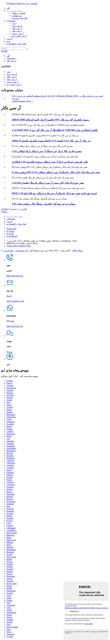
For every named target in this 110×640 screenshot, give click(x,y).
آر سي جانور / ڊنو (19, 36)
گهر (8, 8)
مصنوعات (10, 21)
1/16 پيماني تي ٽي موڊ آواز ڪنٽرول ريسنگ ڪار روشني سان (43, 203)
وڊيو (8, 41)
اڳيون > (23, 209)
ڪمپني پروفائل (18, 13)
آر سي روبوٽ (18, 33)
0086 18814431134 (14, 276)
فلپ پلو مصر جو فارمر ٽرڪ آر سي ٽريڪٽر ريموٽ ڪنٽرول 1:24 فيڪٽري (50, 161)
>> (19, 209)
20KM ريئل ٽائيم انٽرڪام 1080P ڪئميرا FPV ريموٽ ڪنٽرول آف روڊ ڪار (51, 119)
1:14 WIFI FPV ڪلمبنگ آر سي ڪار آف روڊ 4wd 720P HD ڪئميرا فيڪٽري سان (55, 130)
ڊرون (14, 23)
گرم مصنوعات (21, 250)
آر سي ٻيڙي (17, 26)
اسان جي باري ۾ (14, 10)
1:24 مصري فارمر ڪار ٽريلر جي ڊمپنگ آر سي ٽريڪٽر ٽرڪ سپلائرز (47, 151)
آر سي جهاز (17, 31)
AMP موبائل (77, 250)
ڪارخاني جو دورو (19, 18)
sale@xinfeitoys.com (15, 301)
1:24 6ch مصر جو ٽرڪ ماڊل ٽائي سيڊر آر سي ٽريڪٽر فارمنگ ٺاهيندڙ (48, 182)
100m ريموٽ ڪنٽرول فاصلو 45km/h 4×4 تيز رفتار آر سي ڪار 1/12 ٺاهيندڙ (51, 140)
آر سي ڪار (17, 28)
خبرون (9, 38)
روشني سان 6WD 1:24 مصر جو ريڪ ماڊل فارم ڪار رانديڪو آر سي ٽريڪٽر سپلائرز (56, 172)
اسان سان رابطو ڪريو (16, 44)
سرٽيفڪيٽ (17, 15)
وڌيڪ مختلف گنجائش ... (22, 101)
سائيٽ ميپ (8, 250)
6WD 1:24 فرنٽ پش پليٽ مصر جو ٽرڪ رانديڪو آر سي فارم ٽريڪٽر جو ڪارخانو (54, 193)
